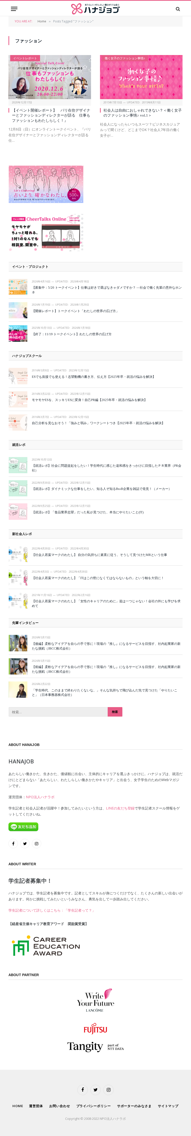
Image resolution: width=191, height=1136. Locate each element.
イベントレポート (25, 58)
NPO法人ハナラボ (40, 797)
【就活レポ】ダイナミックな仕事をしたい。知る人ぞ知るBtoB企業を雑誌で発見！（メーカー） (102, 489)
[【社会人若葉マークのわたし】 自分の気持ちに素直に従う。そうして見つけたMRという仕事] (18, 554)
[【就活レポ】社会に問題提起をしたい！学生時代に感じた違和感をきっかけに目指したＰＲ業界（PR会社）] (18, 465)
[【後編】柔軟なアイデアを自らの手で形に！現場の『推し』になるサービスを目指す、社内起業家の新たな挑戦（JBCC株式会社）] (18, 643)
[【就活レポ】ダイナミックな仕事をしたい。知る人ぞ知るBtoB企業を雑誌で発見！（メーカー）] (18, 488)
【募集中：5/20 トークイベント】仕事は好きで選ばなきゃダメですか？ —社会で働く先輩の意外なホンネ (107, 290)
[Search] (177, 8)
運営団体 (36, 1106)
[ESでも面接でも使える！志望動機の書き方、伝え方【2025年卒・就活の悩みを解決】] (18, 376)
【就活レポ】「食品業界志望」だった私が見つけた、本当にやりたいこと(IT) (87, 512)
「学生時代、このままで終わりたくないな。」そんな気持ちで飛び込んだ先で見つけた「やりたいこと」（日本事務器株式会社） (104, 692)
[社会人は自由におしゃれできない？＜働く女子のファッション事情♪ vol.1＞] (141, 77)
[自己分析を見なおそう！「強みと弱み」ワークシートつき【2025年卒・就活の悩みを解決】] (18, 422)
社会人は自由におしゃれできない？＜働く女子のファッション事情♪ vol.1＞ (142, 112)
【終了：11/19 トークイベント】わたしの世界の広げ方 (72, 334)
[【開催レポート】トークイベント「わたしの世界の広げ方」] (18, 310)
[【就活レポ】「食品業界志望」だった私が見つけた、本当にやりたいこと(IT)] (18, 511)
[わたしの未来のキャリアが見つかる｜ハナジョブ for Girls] (95, 9)
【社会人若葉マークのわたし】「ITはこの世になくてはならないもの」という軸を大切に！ (98, 578)
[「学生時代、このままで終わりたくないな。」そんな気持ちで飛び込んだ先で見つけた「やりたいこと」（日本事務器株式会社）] (18, 689)
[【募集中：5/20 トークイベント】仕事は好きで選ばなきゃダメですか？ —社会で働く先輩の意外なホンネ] (18, 287)
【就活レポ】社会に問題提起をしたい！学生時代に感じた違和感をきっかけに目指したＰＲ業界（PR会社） (106, 468)
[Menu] (14, 8)
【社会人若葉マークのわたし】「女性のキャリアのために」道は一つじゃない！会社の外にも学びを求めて (106, 603)
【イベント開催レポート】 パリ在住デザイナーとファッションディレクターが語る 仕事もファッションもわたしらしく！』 (51, 115)
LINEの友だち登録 (120, 808)
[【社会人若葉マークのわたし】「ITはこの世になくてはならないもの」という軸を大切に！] (18, 577)
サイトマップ (168, 1106)
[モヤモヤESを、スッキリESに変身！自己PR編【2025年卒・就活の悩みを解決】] (18, 399)
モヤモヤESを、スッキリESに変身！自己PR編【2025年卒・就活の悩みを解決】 (89, 400)
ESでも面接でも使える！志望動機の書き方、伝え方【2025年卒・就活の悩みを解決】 (94, 377)
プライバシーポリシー (93, 1106)
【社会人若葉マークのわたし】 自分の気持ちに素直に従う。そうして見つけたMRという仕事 (99, 555)
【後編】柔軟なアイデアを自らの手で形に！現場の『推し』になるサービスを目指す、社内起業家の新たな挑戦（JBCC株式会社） (106, 646)
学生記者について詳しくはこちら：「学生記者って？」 (52, 910)
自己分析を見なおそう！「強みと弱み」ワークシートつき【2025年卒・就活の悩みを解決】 (98, 423)
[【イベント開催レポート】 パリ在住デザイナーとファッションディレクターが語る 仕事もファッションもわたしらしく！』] (49, 77)
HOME (17, 1106)
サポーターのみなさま (134, 1106)
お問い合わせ (59, 1106)
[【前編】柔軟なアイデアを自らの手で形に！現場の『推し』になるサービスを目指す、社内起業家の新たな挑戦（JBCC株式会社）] (18, 666)
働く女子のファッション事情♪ (125, 58)
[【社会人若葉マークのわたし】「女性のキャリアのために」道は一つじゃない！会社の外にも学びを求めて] (18, 601)
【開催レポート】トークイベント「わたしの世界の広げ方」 (75, 311)
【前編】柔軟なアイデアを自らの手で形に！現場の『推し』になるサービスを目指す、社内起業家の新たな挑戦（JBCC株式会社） (106, 669)
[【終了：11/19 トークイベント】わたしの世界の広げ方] (18, 333)
